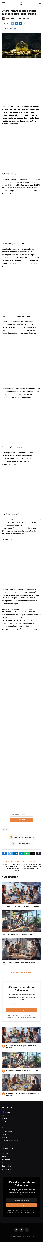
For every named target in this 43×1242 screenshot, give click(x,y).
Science (4, 1134)
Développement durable (10, 1140)
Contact (4, 1163)
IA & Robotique (7, 1131)
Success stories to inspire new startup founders (20, 906)
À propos (5, 1153)
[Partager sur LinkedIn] (20, 23)
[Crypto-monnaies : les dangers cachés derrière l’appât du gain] (21, 45)
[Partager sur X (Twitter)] (12, 23)
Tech (3, 1115)
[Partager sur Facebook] (16, 23)
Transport (5, 1128)
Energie (4, 1137)
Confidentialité (7, 1166)
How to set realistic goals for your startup (18, 934)
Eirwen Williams (11, 18)
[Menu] (3, 3)
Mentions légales (7, 1169)
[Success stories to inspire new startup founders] (21, 893)
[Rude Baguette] (21, 3)
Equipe (4, 1156)
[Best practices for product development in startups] (21, 1082)
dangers (5, 829)
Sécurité (5, 1125)
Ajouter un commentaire (21, 972)
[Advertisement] (21, 83)
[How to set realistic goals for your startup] (21, 921)
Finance (4, 1118)
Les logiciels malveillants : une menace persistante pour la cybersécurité (32, 866)
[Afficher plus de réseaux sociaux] (24, 23)
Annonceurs (6, 1160)
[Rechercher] (40, 3)
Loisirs (4, 1121)
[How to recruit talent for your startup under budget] (21, 949)
